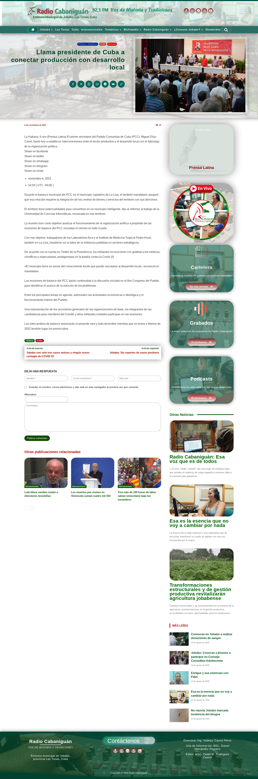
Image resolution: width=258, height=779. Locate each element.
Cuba (102, 44)
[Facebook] (186, 10)
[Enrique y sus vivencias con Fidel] (179, 678)
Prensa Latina (201, 167)
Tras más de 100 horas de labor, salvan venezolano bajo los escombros (137, 496)
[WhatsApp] (88, 84)
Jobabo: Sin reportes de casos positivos (134, 352)
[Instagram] (192, 10)
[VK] (113, 84)
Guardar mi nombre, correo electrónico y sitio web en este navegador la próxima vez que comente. (84, 387)
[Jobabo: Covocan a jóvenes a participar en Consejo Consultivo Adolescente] (179, 658)
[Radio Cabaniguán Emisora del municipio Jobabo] (62, 13)
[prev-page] (26, 508)
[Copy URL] (121, 84)
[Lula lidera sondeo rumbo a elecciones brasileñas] (46, 473)
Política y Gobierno (87, 44)
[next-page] (32, 508)
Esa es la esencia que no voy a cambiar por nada (199, 523)
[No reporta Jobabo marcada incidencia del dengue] (179, 715)
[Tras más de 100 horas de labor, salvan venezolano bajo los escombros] (139, 473)
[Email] (97, 84)
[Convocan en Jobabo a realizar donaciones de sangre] (179, 639)
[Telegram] (198, 10)
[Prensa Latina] (201, 144)
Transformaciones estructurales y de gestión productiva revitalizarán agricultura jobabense (200, 591)
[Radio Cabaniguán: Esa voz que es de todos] (202, 436)
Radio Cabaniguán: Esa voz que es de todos (197, 459)
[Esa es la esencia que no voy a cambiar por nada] (202, 500)
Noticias (112, 44)
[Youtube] (210, 10)
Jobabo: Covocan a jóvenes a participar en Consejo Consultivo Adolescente (211, 656)
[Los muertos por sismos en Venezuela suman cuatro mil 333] (92, 473)
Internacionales (32, 486)
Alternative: (30, 394)
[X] (204, 10)
